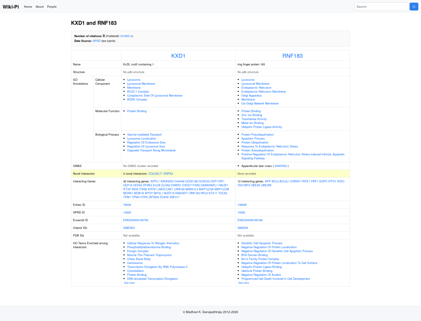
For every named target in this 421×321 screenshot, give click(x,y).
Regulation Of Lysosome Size (146, 146)
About (40, 6)
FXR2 (196, 185)
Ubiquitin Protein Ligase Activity (261, 127)
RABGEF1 (182, 193)
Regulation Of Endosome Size (146, 142)
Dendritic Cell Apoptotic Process (262, 243)
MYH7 (149, 193)
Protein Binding (136, 111)
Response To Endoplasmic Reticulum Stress (269, 146)
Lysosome (133, 79)
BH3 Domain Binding (254, 255)
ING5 (135, 189)
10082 (241, 212)
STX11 (213, 193)
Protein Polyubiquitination (257, 134)
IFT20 (127, 189)
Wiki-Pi (11, 7)
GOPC (323, 181)
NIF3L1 (158, 193)
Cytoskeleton (135, 271)
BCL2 (275, 181)
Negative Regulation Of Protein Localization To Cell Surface (279, 263)
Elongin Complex (138, 251)
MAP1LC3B (221, 189)
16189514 (126, 36)
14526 (127, 212)
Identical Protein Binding (256, 271)
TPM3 (135, 197)
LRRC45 (179, 189)
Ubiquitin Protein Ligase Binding (261, 267)
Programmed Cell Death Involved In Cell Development (275, 278)
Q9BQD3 (129, 228)
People (52, 6)
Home (28, 6)
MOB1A (139, 193)
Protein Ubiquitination (254, 142)
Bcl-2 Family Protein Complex (260, 259)
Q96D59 (242, 228)
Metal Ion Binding (252, 123)
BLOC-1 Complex (138, 91)
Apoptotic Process (253, 138)
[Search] (414, 7)
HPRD (96, 41)
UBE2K (255, 185)
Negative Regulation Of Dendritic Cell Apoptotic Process (277, 251)
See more (129, 282)
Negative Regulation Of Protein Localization (269, 247)
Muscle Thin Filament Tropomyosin (149, 255)
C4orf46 (179, 181)
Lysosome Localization (141, 138)
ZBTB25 (153, 197)
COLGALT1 (155, 173)
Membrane (134, 87)
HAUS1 (223, 185)
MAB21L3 (192, 189)
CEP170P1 (217, 181)
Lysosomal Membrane (141, 83)
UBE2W (266, 185)
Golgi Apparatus (251, 95)
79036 (127, 205)
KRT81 (152, 189)
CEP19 (127, 185)
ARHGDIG (167, 181)
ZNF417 (174, 197)
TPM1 (127, 197)
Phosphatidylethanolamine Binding (149, 247)
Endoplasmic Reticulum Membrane (263, 91)
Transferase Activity (254, 119)
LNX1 (169, 189)
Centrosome (135, 263)
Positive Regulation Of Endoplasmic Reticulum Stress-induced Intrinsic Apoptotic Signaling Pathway (293, 156)
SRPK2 (168, 173)
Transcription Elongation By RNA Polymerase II (157, 267)
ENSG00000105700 (135, 220)
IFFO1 (332, 181)
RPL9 (204, 193)
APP (268, 181)
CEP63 (137, 185)
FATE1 (305, 181)
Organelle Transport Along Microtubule (151, 150)
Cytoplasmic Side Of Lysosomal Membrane (154, 95)
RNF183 (292, 55)
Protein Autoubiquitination (257, 150)
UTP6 (144, 197)
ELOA (157, 185)
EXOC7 (187, 185)
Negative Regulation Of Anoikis (261, 275)
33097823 (281, 166)
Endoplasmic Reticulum (256, 87)
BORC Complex (137, 99)
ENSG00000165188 (249, 220)
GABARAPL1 (209, 185)
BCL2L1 (285, 181)
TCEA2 (222, 193)
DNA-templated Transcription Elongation (152, 278)
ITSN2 (143, 189)
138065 (242, 205)
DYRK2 (147, 185)
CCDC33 (204, 181)
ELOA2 (165, 185)
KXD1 (178, 55)
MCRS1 (128, 193)
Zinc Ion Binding (251, 115)
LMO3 (161, 189)
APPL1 (155, 181)
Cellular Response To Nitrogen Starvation (153, 243)
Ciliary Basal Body (139, 259)
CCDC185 (191, 181)
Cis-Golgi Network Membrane (259, 103)
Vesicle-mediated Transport (144, 134)
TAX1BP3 (243, 185)
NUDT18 (169, 193)
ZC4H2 (164, 197)
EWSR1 (176, 185)
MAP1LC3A (206, 189)
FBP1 (314, 181)
